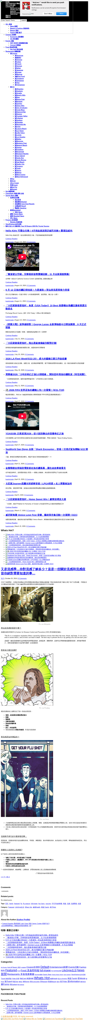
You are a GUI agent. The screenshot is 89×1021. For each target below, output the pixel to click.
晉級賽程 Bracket (21, 202)
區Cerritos (18, 103)
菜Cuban (18, 62)
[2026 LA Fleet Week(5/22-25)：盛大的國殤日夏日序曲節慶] (26, 547)
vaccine (48, 903)
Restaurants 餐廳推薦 (13, 51)
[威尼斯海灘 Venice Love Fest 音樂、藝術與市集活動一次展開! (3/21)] (29, 564)
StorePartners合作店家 (13, 224)
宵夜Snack (14, 185)
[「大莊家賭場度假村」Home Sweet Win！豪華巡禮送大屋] (26, 562)
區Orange (18, 147)
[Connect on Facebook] (53, 1019)
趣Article (83, 981)
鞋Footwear (20, 984)
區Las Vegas (19, 131)
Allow (61, 14)
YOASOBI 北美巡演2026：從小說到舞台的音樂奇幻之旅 (35, 433)
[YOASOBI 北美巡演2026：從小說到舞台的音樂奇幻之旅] (25, 553)
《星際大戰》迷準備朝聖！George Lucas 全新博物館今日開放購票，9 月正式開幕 (39, 945)
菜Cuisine (13, 53)
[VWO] (31, 14)
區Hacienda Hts (20, 124)
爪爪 (2, 578)
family (11, 903)
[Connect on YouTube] (73, 1019)
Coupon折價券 (33, 967)
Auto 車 (9, 967)
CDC (6, 903)
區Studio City (19, 164)
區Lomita (18, 135)
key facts (41, 903)
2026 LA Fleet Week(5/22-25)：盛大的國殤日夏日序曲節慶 (36, 358)
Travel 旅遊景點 (6, 978)
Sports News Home (57, 974)
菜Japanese (19, 70)
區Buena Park (20, 99)
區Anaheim (19, 91)
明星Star (15, 981)
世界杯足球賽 (14, 197)
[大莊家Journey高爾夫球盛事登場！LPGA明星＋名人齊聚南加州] (28, 560)
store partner (67, 974)
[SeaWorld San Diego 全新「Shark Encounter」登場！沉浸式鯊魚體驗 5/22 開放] (33, 555)
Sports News (47, 974)
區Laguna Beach (21, 129)
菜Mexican (18, 74)
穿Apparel (44, 981)
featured (17, 903)
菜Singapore (19, 78)
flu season (26, 903)
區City (12, 87)
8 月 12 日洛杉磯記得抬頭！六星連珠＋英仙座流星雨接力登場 (37, 290)
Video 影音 (15, 978)
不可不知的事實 (57, 903)
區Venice (18, 170)
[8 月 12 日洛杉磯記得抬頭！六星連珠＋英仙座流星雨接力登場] (27, 539)
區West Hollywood (21, 177)
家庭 (64, 903)
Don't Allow (48, 14)
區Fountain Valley (21, 116)
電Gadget (13, 984)
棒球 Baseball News (17, 216)
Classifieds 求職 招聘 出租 (15, 193)
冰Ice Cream (14, 183)
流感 (68, 903)
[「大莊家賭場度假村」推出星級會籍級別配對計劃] (23, 545)
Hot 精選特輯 (10, 191)
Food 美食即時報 (11, 47)
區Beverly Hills (20, 95)
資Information (73, 981)
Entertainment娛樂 (59, 967)
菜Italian (18, 68)
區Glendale (19, 122)
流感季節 (74, 903)
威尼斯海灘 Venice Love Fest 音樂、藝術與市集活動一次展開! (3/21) (41, 515)
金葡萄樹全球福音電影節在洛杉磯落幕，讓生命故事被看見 (36, 468)
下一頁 (6, 877)
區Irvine (17, 126)
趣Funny (5, 984)
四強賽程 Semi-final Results (24, 204)
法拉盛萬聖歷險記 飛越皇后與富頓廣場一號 (16, 926)
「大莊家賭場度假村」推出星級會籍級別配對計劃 (31, 343)
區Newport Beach (21, 145)
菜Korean (18, 72)
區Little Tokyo (20, 133)
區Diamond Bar (20, 112)
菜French (18, 64)
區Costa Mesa (20, 110)
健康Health (36, 907)
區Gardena (18, 120)
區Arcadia (18, 93)
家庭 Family (45, 907)
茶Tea (12, 179)
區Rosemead (19, 152)
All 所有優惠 (14, 39)
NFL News (13, 218)
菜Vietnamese (20, 85)
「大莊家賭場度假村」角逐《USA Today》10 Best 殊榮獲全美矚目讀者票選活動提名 (40, 942)
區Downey (18, 114)
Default (44, 966)
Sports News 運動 (12, 195)
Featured (11, 907)
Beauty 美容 (16, 967)
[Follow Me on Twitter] (33, 1019)
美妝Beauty (52, 981)
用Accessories (35, 981)
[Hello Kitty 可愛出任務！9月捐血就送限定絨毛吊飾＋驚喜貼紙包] (28, 534)
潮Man (20, 981)
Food (18, 970)
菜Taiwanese (19, 80)
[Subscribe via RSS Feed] (12, 1019)
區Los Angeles (20, 137)
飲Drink (13, 181)
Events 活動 (10, 41)
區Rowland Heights (22, 154)
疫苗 (79, 903)
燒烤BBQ (18, 58)
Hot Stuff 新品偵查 (16, 49)
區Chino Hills (19, 106)
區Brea (17, 97)
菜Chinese (18, 60)
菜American (19, 55)
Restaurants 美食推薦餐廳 (20, 974)
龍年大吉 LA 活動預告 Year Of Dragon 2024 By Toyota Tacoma (27, 226)
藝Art (58, 981)
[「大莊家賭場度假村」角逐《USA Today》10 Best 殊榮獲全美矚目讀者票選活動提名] (35, 541)
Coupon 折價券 (11, 35)
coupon (23, 967)
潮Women (26, 981)
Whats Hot (28, 907)
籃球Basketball (15, 210)
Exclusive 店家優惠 (17, 37)
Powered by (25, 14)
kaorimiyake (10, 242)
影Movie (81, 978)
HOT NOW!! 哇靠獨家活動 (19, 43)
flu (21, 903)
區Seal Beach (19, 162)
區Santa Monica (20, 160)
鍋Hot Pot (13, 187)
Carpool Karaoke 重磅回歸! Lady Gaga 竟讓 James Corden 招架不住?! (25, 923)
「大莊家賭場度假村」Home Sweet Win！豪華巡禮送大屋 (36, 499)
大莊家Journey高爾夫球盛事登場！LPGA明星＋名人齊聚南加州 (39, 483)
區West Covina (20, 175)
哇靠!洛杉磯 (8, 1016)
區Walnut (18, 172)
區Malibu (18, 139)
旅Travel (8, 981)
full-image (34, 903)
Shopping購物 (39, 974)
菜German (18, 66)
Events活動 (73, 967)
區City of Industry (21, 108)
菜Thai (17, 83)
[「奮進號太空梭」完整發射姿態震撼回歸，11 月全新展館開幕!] (27, 537)
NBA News (18, 212)
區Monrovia (19, 141)
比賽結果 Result (20, 206)
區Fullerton (19, 118)
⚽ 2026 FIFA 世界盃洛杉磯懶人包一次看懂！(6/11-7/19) (35, 390)
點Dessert (13, 189)
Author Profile (23, 920)
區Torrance (19, 166)
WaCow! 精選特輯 (27, 978)
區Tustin (18, 168)
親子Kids (53, 907)
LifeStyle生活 (19, 907)
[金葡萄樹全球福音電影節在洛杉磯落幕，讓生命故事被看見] (26, 557)
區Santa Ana (19, 158)
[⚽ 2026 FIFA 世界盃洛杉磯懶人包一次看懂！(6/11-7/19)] (25, 551)
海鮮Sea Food (20, 76)
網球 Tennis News (16, 214)
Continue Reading (11, 239)
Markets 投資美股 (16, 222)
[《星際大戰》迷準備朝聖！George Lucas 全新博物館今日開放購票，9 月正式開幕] (34, 543)
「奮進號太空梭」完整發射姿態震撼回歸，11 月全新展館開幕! (38, 274)
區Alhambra (19, 89)
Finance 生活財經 (12, 220)
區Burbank (18, 101)
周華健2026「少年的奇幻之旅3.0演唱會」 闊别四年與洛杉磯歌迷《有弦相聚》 (46, 374)
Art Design (4, 967)
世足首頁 (18, 200)
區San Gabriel (20, 156)
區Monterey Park (21, 143)
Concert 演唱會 (15, 45)
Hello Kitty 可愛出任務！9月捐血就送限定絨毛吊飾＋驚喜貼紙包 (39, 230)
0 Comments (31, 242)
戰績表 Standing (20, 208)
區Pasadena (19, 149)
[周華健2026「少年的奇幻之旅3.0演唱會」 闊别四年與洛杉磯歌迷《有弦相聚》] (33, 549)
